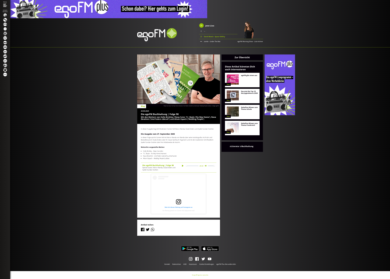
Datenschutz (176, 264)
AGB (184, 264)
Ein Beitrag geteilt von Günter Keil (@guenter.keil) (178, 210)
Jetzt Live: (209, 25)
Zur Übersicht (242, 57)
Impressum (193, 264)
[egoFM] (157, 41)
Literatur (235, 146)
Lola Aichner (258, 41)
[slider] (192, 166)
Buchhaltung (247, 146)
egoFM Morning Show (245, 41)
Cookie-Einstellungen (206, 264)
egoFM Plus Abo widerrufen (226, 264)
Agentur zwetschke (203, 275)
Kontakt (167, 264)
